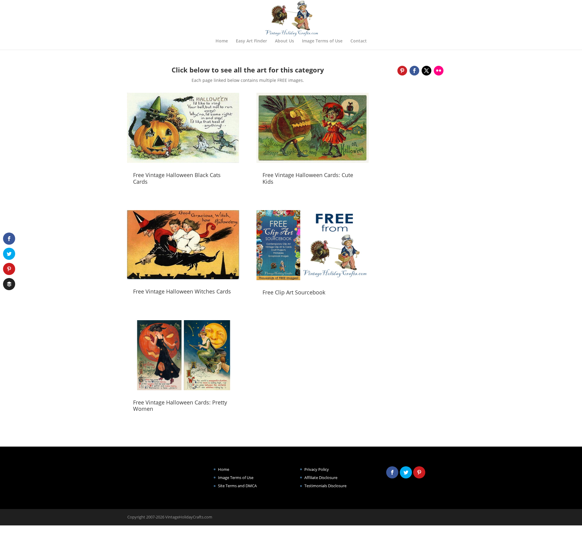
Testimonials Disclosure (325, 485)
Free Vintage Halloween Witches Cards (182, 291)
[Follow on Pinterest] (402, 70)
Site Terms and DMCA (237, 485)
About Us (284, 41)
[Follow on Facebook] (414, 70)
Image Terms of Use (322, 41)
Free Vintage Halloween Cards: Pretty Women (180, 406)
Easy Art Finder (251, 41)
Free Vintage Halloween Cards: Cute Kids (308, 178)
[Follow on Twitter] (426, 70)
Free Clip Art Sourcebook (294, 292)
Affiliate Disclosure (320, 477)
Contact (358, 41)
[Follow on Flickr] (438, 70)
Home (222, 41)
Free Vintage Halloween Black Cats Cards (177, 178)
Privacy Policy (316, 469)
